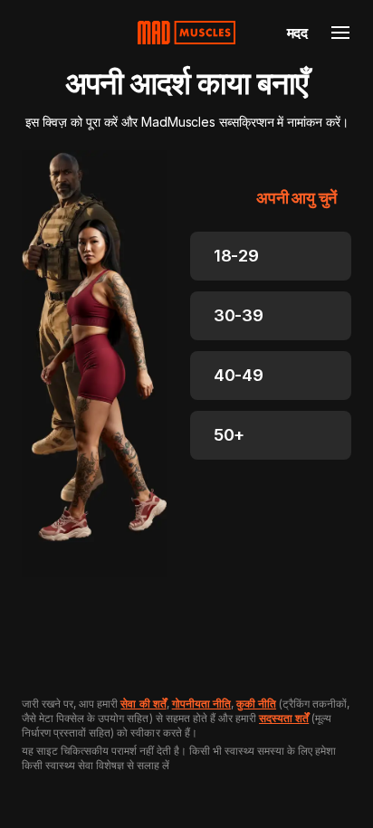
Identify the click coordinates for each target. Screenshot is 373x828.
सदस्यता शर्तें (284, 718)
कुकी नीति (256, 703)
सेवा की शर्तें (143, 703)
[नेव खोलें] (340, 32)
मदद (297, 33)
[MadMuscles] (186, 32)
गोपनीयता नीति (201, 703)
